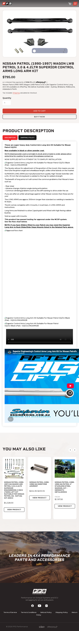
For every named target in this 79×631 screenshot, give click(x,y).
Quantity (7, 98)
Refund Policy (46, 612)
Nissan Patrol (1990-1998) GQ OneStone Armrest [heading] (39, 484)
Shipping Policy (62, 612)
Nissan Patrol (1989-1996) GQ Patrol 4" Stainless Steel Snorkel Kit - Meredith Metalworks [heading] (64, 487)
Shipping (16, 93)
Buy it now (39, 117)
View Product (14, 510)
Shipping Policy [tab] (27, 138)
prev (70, 450)
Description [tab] (10, 138)
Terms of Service (10, 612)
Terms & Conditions (28, 612)
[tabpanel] (39, 283)
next (74, 450)
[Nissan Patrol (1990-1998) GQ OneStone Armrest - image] (39, 468)
